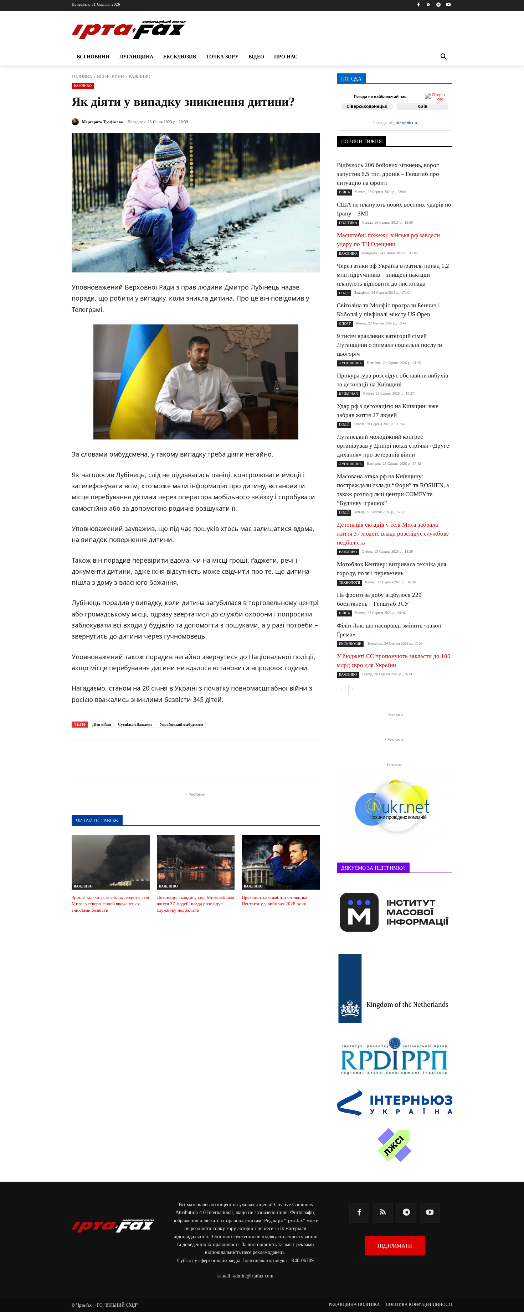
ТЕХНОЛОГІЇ (349, 582)
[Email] (211, 758)
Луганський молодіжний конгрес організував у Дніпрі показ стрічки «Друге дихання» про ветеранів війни (393, 445)
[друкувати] (228, 758)
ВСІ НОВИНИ (110, 76)
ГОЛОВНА (82, 76)
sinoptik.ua (406, 123)
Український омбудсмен (181, 724)
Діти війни (101, 724)
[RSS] (429, 5)
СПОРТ (345, 324)
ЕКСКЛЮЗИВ (350, 644)
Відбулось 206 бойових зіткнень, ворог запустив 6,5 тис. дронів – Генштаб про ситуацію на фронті (388, 174)
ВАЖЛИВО (139, 76)
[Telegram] (438, 5)
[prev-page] (341, 689)
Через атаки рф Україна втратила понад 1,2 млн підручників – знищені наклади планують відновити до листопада (393, 274)
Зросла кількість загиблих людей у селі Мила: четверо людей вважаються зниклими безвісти (110, 904)
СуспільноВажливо (135, 724)
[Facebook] (419, 5)
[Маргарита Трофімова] (76, 121)
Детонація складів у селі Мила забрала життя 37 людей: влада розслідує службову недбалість (195, 904)
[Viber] (178, 758)
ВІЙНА (344, 192)
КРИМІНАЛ (348, 394)
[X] (162, 758)
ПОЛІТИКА (348, 223)
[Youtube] (448, 5)
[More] (244, 758)
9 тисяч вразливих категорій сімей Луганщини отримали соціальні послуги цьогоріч (389, 345)
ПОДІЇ (344, 293)
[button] (443, 57)
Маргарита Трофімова (102, 122)
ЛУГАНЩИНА (350, 363)
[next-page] (352, 689)
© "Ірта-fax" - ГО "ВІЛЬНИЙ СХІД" (105, 1305)
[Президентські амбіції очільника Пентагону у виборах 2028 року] (281, 862)
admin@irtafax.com (253, 1276)
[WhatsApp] (195, 758)
